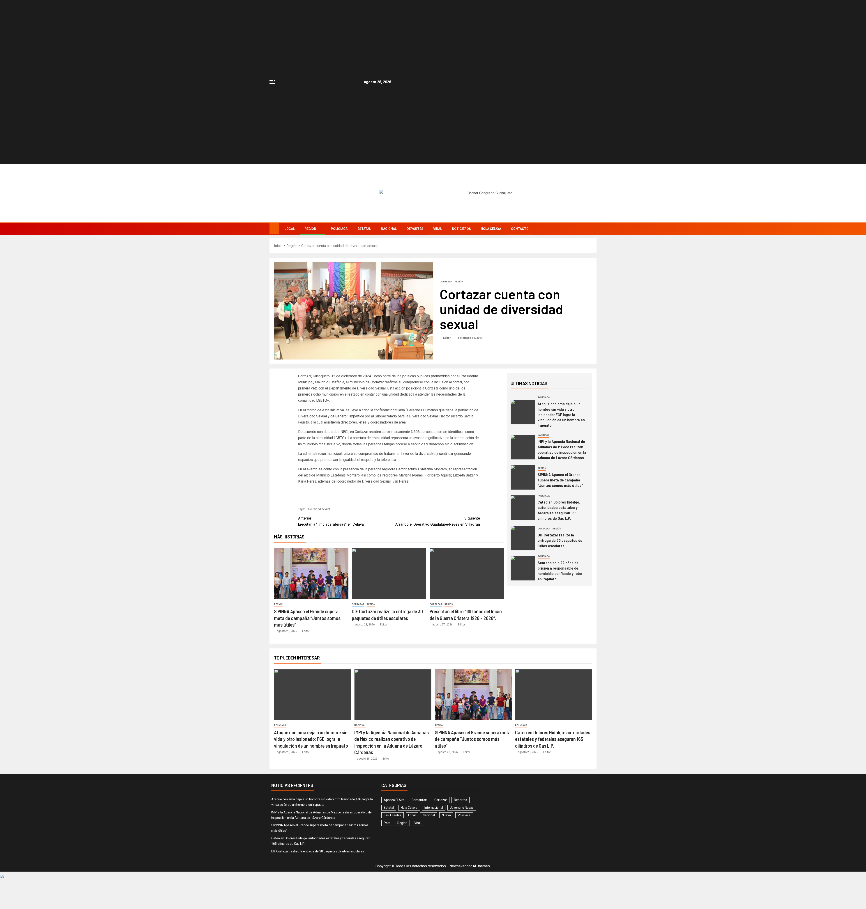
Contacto (520, 229)
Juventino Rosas (462, 807)
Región (310, 229)
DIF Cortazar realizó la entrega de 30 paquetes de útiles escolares (560, 540)
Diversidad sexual (318, 509)
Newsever (457, 866)
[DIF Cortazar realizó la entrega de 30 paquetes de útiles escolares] (389, 573)
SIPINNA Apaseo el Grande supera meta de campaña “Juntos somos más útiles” (307, 617)
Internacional (433, 807)
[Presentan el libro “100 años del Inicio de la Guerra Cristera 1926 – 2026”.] (467, 573)
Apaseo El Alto (394, 800)
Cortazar (446, 281)
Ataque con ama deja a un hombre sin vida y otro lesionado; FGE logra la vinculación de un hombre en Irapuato (561, 414)
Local (290, 229)
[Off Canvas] (272, 82)
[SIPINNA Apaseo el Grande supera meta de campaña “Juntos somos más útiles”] (311, 573)
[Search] (592, 228)
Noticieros (461, 229)
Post (387, 823)
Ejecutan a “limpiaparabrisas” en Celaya (331, 521)
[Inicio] (274, 228)
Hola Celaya (491, 229)
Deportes (415, 229)
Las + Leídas (392, 815)
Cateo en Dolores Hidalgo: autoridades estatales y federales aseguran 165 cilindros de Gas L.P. (559, 510)
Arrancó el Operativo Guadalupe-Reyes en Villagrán (437, 521)
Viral (437, 229)
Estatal (364, 229)
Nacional (389, 229)
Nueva (446, 815)
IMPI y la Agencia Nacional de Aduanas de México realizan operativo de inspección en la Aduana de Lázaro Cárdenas (562, 449)
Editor (447, 337)
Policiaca (339, 229)
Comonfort (419, 800)
